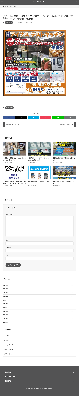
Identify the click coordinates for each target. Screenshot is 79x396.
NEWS (6, 336)
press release (8, 349)
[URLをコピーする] (70, 117)
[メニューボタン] (2, 2)
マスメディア (8, 345)
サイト (7, 255)
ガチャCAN (8, 354)
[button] (9, 117)
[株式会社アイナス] (39, 2)
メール (8, 247)
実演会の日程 (9, 22)
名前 (7, 240)
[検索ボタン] (76, 2)
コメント (9, 214)
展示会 (6, 340)
